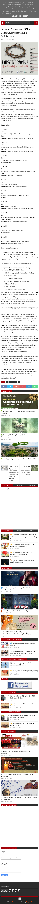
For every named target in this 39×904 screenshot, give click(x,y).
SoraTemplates (13, 902)
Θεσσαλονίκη (13, 382)
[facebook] (19, 898)
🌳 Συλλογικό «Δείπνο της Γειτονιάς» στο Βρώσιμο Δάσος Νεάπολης (18, 412)
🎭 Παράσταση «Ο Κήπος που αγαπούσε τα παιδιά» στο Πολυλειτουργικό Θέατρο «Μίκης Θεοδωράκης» (23, 537)
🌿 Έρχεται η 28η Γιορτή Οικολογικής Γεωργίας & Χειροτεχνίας (15, 436)
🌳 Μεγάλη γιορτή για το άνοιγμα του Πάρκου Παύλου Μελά (19, 459)
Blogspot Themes (30, 902)
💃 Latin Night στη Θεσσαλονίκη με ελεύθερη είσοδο (17, 611)
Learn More (16, 16)
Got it (25, 16)
